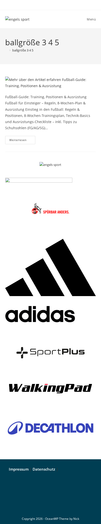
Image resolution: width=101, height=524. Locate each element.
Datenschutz (44, 469)
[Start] (6, 50)
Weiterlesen (22, 139)
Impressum (19, 469)
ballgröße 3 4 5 (22, 50)
